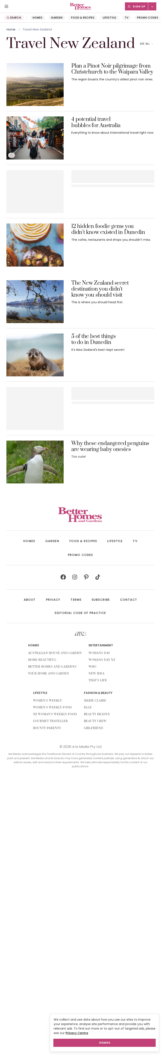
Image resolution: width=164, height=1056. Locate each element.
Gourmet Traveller (50, 721)
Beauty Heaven (97, 714)
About (30, 599)
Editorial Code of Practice (80, 612)
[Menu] (6, 6)
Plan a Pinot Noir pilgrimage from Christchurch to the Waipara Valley (112, 69)
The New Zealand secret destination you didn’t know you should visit (100, 289)
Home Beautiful (42, 660)
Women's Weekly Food (52, 707)
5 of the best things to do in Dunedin (93, 340)
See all (145, 43)
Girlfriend (93, 728)
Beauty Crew (95, 721)
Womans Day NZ (102, 660)
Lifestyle (109, 17)
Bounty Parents (47, 728)
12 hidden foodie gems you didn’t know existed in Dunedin (108, 229)
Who (92, 667)
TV (127, 17)
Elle (88, 707)
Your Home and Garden (48, 673)
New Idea (97, 673)
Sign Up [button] (139, 6)
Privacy (53, 599)
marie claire (95, 700)
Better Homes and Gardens (52, 667)
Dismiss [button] (104, 1042)
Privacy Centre (77, 1033)
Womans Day (99, 653)
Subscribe (101, 599)
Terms (75, 599)
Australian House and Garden (55, 653)
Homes (37, 17)
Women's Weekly (47, 700)
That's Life (98, 680)
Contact (128, 599)
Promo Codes (147, 17)
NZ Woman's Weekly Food (55, 714)
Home (10, 29)
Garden (57, 17)
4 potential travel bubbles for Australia (95, 122)
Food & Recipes (82, 17)
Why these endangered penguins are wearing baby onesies (110, 447)
